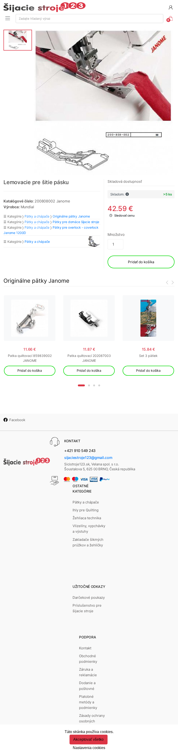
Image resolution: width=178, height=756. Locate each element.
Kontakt (85, 648)
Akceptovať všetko (88, 739)
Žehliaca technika (87, 518)
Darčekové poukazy (89, 597)
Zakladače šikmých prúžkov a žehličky (88, 542)
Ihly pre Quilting (86, 510)
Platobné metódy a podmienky (88, 702)
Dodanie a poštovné (87, 686)
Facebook (17, 420)
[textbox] (89, 18)
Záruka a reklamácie (88, 672)
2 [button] (89, 385)
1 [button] (81, 385)
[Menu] (7, 18)
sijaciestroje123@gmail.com (88, 457)
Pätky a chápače (37, 216)
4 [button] (99, 385)
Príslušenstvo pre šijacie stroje (87, 608)
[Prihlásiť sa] (170, 7)
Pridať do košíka (141, 262)
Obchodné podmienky (88, 659)
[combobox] (89, 18)
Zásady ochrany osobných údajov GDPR (92, 721)
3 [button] (94, 385)
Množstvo (116, 234)
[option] (103, 102)
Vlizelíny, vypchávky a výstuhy (89, 529)
